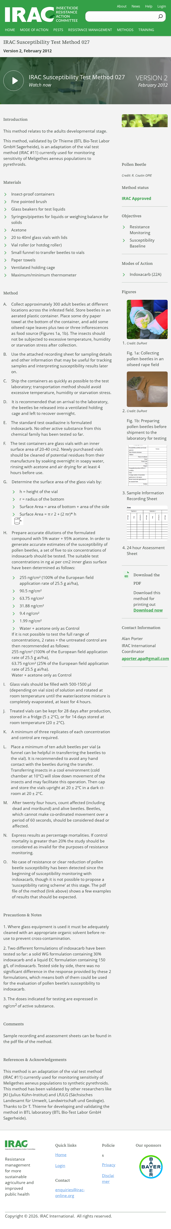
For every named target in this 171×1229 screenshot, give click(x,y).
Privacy (108, 1164)
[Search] (160, 16)
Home (61, 1154)
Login (60, 1165)
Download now (148, 610)
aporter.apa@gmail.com (145, 658)
